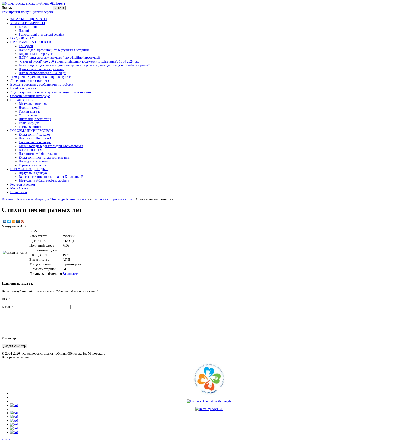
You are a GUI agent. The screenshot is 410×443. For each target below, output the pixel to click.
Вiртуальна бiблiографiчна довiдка (44, 180)
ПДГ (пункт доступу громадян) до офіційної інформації (59, 57)
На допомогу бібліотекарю (38, 153)
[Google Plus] (22, 221)
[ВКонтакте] (5, 221)
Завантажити (72, 273)
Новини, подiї (29, 107)
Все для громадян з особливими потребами (41, 84)
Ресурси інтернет (22, 184)
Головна (8, 199)
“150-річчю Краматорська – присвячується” (42, 77)
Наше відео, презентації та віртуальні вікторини (54, 50)
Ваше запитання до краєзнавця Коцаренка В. (51, 176)
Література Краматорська (68, 199)
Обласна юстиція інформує (30, 96)
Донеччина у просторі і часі (30, 80)
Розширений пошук (16, 12)
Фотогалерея (28, 115)
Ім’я (6, 299)
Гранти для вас (29, 111)
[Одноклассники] (14, 221)
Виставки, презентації (35, 119)
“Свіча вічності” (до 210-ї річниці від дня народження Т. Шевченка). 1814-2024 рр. (79, 61)
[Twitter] (9, 221)
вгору (6, 439)
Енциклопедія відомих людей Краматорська (51, 146)
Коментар (9, 338)
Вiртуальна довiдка (33, 173)
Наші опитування (23, 88)
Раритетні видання (32, 165)
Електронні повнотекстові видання (44, 157)
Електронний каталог (34, 134)
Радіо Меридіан (30, 123)
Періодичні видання (33, 161)
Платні (24, 30)
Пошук (7, 7)
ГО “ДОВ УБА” (22, 38)
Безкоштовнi (28, 27)
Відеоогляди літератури (36, 54)
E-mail (7, 306)
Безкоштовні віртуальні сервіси (41, 34)
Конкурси (26, 46)
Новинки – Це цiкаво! (35, 138)
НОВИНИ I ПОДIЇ (24, 100)
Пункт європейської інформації (41, 69)
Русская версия (42, 12)
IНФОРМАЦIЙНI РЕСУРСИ (31, 130)
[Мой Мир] (18, 221)
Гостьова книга (30, 127)
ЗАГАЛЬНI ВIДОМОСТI (28, 19)
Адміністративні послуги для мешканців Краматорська (50, 92)
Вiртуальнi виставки (34, 103)
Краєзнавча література (35, 142)
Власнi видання (30, 150)
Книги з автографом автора (112, 199)
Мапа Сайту (19, 188)
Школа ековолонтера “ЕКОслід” (42, 73)
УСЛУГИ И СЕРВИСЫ (27, 23)
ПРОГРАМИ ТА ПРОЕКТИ (30, 42)
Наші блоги (18, 192)
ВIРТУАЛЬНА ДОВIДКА (29, 169)
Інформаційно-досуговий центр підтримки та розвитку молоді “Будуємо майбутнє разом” (84, 65)
